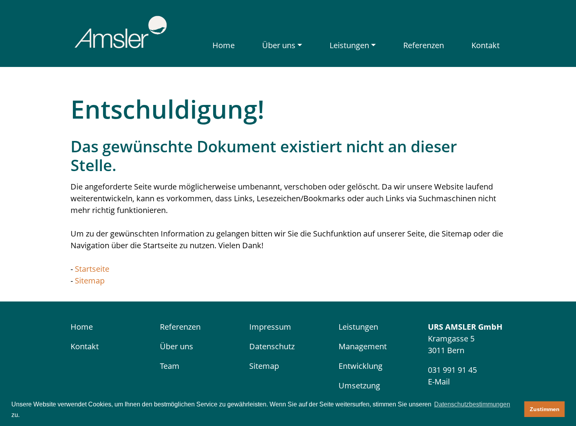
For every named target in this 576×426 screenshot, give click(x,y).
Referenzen (423, 45)
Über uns (278, 45)
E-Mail (439, 381)
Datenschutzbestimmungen (472, 404)
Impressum (270, 326)
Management (363, 346)
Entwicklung (360, 366)
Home (223, 45)
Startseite (92, 269)
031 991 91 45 (452, 370)
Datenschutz (272, 346)
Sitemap (90, 280)
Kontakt (485, 45)
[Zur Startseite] (120, 30)
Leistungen (349, 45)
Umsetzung (359, 385)
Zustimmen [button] (545, 409)
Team (169, 366)
